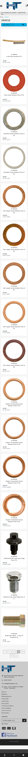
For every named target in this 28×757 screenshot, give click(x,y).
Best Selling (6, 24)
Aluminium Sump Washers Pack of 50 (14, 134)
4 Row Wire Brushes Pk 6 (14, 56)
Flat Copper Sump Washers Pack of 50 (14, 250)
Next (16, 655)
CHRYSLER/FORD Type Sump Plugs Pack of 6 (14, 559)
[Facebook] (9, 734)
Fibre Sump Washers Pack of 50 (14, 95)
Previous (5, 651)
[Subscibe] (24, 720)
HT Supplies (14, 54)
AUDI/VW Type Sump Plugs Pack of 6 (14, 598)
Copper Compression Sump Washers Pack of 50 (14, 405)
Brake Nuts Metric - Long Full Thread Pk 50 (14, 636)
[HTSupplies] (14, 6)
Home (1, 17)
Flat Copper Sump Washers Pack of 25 (14, 211)
